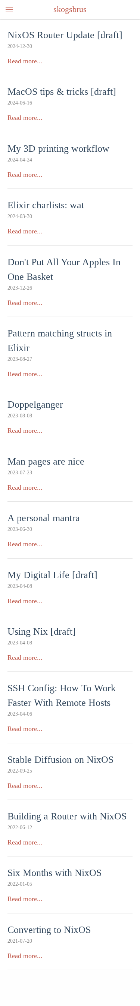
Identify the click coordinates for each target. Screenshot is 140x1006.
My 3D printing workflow (58, 148)
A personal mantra (43, 518)
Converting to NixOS (49, 929)
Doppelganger (35, 404)
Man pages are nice (45, 461)
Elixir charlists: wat (45, 205)
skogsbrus (70, 9)
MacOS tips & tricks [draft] (61, 91)
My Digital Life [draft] (52, 575)
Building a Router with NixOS (67, 816)
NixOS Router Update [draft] (64, 35)
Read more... (25, 61)
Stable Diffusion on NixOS (60, 759)
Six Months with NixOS (54, 872)
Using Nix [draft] (41, 631)
